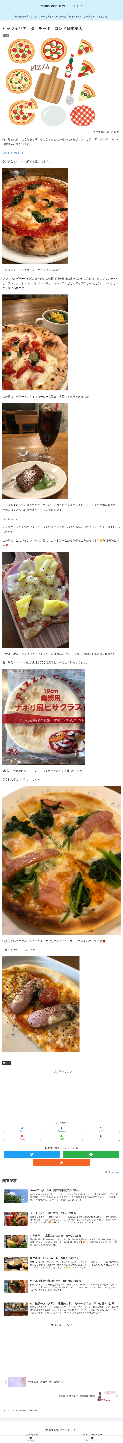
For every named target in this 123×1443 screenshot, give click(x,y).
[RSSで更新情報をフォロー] (61, 1162)
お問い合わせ (31, 1434)
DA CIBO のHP (11, 152)
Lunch (7, 1063)
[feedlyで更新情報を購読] (91, 1154)
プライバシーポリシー (91, 1434)
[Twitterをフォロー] (32, 1154)
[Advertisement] (61, 1095)
